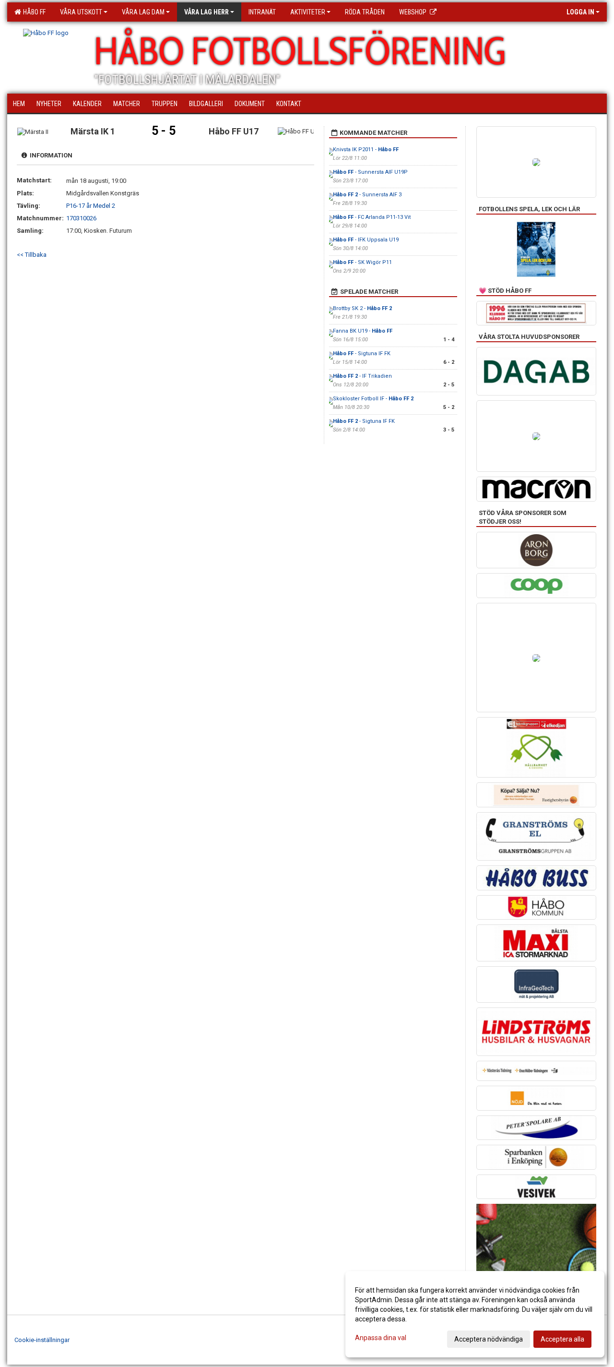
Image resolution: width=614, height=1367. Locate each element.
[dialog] (474, 1314)
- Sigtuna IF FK (361, 353)
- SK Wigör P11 (362, 262)
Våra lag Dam (143, 12)
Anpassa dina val (380, 1338)
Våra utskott (81, 12)
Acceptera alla (562, 1339)
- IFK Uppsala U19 (366, 240)
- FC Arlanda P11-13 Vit (372, 217)
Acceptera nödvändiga (488, 1339)
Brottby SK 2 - (362, 308)
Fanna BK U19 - (362, 331)
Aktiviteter (307, 12)
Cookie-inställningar (42, 1339)
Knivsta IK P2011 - (366, 149)
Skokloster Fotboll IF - (373, 399)
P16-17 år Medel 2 (90, 205)
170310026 (81, 218)
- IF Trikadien (362, 376)
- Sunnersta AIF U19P (370, 172)
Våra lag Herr (206, 12)
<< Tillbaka (32, 254)
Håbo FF (33, 12)
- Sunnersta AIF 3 (367, 195)
